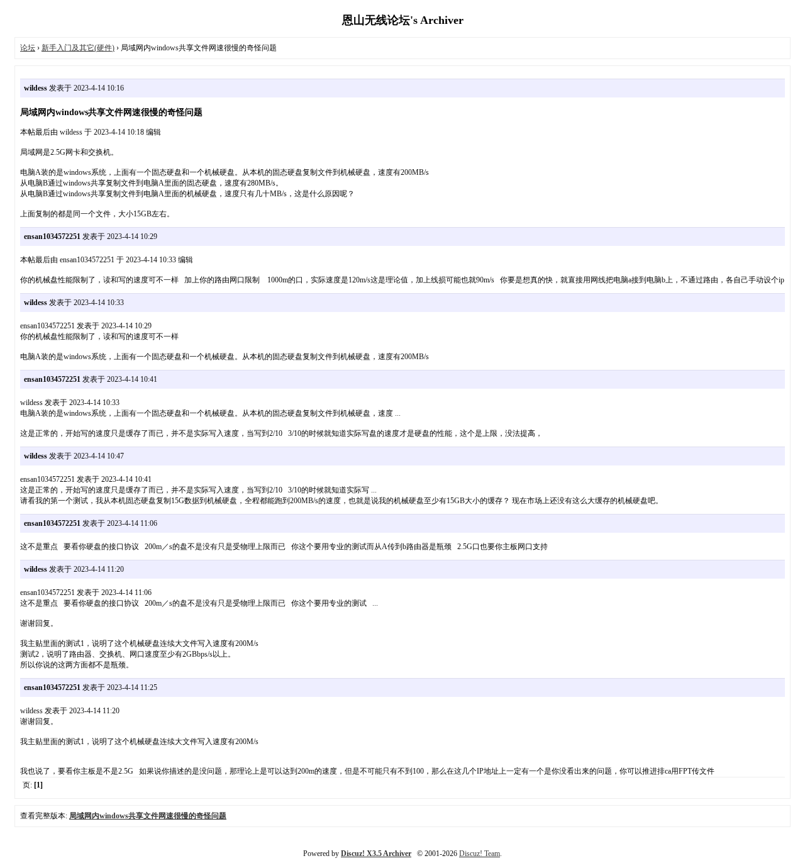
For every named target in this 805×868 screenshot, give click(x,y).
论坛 (27, 47)
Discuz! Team (479, 853)
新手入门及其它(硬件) (78, 47)
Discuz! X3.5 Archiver (376, 853)
